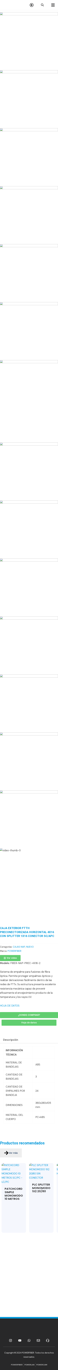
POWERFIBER (14, 951)
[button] (29, 1023)
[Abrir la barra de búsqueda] (42, 5)
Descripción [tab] (10, 1039)
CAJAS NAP (19, 946)
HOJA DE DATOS (9, 1005)
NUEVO (30, 946)
